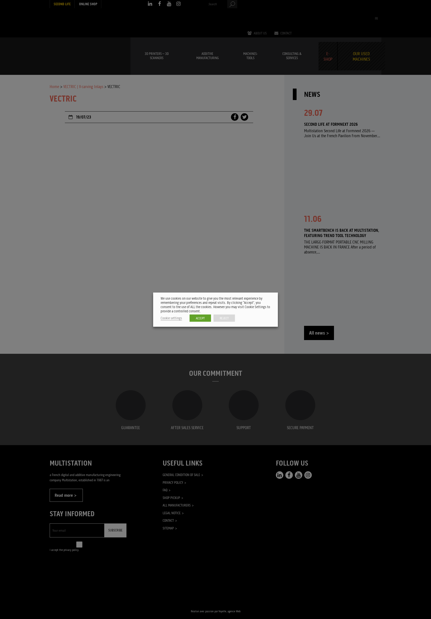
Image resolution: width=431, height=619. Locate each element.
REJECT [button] (224, 318)
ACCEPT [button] (200, 318)
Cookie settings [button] (171, 318)
